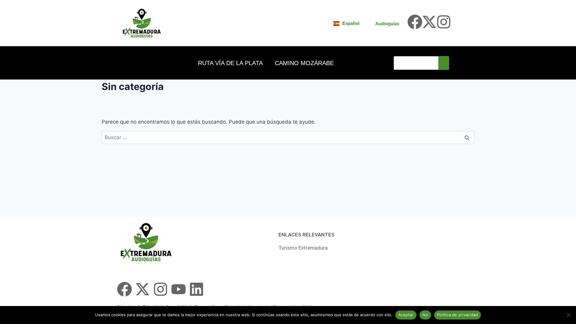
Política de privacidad (457, 314)
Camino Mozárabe (304, 63)
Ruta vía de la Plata (230, 63)
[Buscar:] (288, 137)
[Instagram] (443, 21)
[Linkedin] (196, 289)
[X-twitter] (429, 21)
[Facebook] (414, 21)
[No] (569, 315)
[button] (232, 63)
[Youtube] (178, 289)
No (425, 314)
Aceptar (406, 314)
